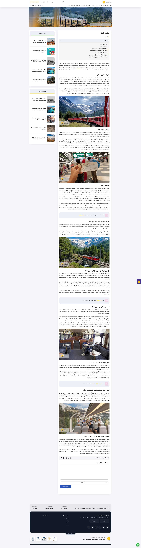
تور (97, 5)
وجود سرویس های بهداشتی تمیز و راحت (98, 58)
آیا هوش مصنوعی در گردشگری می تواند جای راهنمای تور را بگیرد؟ (38, 118)
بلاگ (103, 25)
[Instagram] (96, 527)
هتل (101, 5)
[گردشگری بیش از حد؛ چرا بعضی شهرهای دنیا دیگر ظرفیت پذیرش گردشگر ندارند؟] (51, 70)
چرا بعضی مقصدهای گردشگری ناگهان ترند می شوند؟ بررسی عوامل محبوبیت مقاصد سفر (39, 138)
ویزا (93, 5)
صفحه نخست (66, 519)
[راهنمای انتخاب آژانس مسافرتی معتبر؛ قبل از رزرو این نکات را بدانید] (51, 51)
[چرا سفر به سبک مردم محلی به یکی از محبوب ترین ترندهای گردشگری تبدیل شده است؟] (51, 80)
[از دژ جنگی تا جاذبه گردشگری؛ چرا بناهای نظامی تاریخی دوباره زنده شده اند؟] (51, 61)
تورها (68, 521)
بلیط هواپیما (105, 5)
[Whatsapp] (88, 527)
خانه (110, 5)
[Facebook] (107, 527)
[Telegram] (100, 527)
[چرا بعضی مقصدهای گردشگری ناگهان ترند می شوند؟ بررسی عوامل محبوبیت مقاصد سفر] (51, 138)
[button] (50, 2)
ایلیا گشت (79, 69)
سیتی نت (91, 537)
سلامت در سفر (104, 46)
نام (106, 482)
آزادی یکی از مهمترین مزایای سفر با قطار (98, 50)
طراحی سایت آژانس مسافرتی (100, 537)
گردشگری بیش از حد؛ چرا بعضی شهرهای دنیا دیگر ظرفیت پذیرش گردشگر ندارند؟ (39, 70)
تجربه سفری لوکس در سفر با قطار (99, 48)
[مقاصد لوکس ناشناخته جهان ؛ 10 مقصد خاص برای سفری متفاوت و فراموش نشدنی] (51, 41)
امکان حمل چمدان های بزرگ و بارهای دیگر (98, 56)
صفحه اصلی (108, 25)
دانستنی (88, 5)
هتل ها (67, 523)
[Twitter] (103, 527)
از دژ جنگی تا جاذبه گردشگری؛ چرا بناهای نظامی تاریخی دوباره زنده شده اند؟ (38, 60)
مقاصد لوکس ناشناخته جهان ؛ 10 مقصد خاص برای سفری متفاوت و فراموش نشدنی (39, 41)
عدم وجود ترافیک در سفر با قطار (100, 54)
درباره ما (78, 5)
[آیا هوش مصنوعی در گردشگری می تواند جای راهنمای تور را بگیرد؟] (51, 119)
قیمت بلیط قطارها (103, 45)
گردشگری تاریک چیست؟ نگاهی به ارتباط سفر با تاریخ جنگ (38, 128)
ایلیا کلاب (83, 5)
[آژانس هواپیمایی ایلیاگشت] (104, 3)
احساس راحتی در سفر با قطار (101, 52)
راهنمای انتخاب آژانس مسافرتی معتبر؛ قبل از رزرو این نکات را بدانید (39, 51)
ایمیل (82, 482)
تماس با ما (73, 5)
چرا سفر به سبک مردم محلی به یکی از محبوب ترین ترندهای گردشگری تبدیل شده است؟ (39, 80)
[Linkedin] (92, 527)
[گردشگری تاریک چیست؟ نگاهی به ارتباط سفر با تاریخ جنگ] (51, 128)
